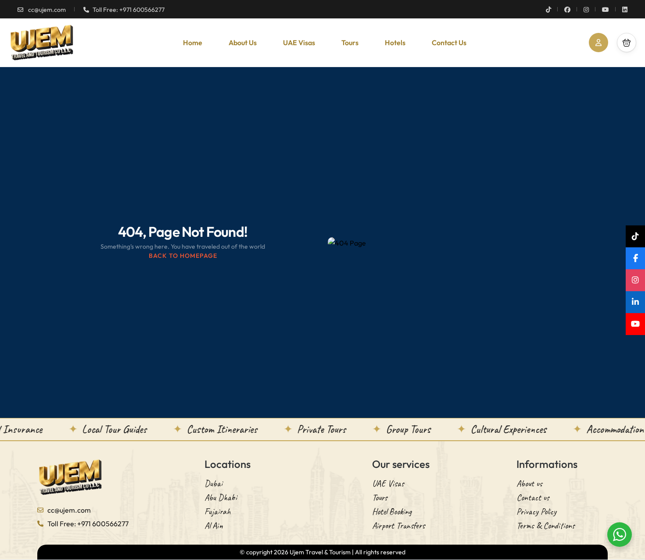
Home (192, 42)
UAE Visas (299, 42)
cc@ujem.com (46, 10)
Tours (349, 42)
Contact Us (449, 42)
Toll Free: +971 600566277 (129, 10)
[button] (626, 42)
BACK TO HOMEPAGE (183, 256)
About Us (243, 42)
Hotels (395, 42)
